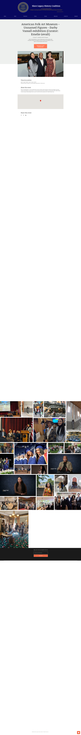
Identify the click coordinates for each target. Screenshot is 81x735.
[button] (15, 16)
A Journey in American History (46, 8)
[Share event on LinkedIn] (25, 115)
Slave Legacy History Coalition (46, 6)
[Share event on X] (23, 115)
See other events (40, 46)
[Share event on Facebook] (21, 115)
